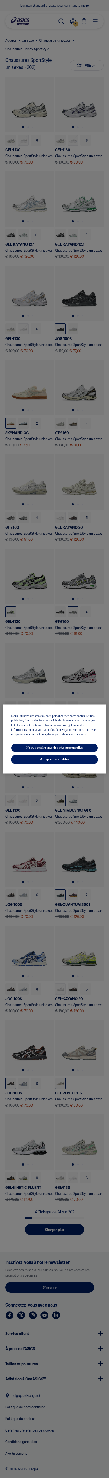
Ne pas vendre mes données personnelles (54, 747)
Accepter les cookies (54, 759)
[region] (54, 738)
